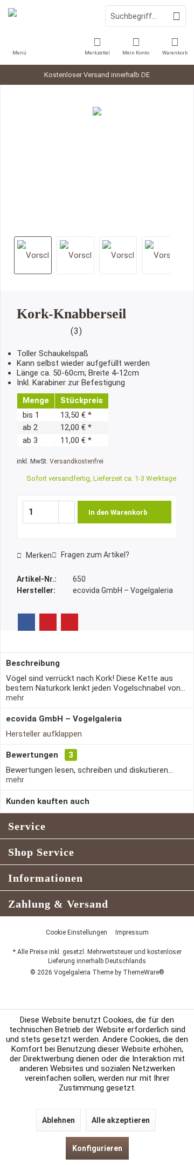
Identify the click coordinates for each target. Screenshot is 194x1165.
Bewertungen (32, 755)
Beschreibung (33, 663)
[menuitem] (174, 46)
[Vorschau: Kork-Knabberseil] (33, 255)
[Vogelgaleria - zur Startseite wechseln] (48, 16)
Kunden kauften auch (47, 801)
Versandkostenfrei (76, 461)
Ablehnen (58, 1120)
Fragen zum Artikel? (94, 554)
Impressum (132, 932)
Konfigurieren (97, 1148)
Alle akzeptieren (121, 1120)
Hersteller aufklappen (44, 734)
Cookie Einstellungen (76, 932)
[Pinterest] (48, 622)
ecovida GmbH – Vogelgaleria (64, 719)
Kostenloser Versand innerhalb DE (97, 75)
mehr (15, 698)
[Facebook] (26, 622)
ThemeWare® (143, 972)
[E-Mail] (69, 622)
